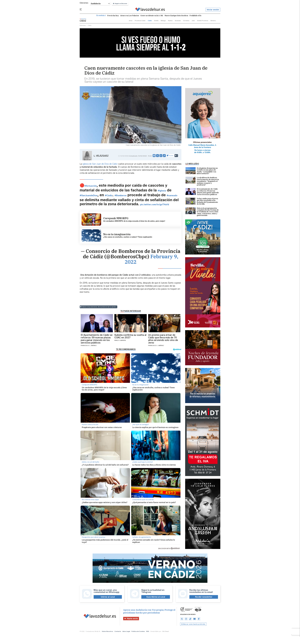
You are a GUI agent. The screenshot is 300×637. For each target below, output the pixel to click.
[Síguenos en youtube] (194, 619)
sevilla (156, 20)
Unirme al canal (108, 597)
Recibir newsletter (203, 597)
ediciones (83, 25)
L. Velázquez (101, 156)
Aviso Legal (126, 631)
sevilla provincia (202, 20)
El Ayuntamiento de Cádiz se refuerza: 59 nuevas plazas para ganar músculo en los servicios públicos (208, 191)
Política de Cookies (138, 631)
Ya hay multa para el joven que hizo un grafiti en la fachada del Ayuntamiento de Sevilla (207, 201)
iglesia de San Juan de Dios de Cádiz (100, 164)
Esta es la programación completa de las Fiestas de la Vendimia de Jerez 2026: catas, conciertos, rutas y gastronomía (208, 211)
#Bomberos (120, 195)
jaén (193, 20)
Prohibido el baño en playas (200, 16)
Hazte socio (132, 618)
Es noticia (100, 16)
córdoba (186, 20)
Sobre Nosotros (107, 631)
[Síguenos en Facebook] (199, 619)
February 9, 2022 (151, 259)
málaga (163, 20)
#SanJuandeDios (89, 195)
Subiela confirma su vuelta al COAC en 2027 (130, 336)
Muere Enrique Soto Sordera (176, 16)
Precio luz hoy (113, 16)
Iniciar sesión (213, 10)
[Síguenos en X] (182, 619)
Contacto (117, 631)
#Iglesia (162, 190)
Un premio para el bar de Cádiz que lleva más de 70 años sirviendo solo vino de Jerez (163, 339)
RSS (147, 631)
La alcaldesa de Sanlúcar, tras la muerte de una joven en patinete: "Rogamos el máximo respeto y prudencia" (208, 181)
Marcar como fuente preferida (194, 624)
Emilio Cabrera (120, 340)
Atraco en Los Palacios (129, 16)
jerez (130, 20)
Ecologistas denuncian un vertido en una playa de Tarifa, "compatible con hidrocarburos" (207, 171)
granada (178, 20)
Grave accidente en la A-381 (151, 16)
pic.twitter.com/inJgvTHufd (154, 204)
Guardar (171, 155)
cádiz (150, 20)
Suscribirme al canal (155, 597)
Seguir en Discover (121, 3)
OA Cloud (165, 631)
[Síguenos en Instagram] (186, 619)
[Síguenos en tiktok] (190, 619)
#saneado (172, 195)
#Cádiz (108, 195)
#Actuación (90, 186)
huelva (170, 20)
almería (213, 20)
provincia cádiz (140, 20)
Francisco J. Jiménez (89, 345)
